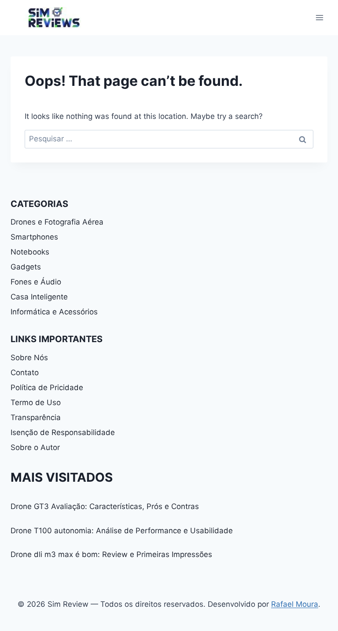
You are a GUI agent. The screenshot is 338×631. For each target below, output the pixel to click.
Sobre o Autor (35, 447)
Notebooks (30, 251)
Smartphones (34, 236)
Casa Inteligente (39, 296)
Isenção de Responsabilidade (63, 432)
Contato (25, 372)
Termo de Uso (36, 402)
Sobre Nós (29, 357)
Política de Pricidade (47, 387)
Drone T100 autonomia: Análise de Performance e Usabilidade (122, 530)
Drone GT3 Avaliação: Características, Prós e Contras (105, 506)
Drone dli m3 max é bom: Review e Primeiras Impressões (111, 554)
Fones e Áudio (36, 281)
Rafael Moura (294, 604)
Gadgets (26, 266)
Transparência (36, 417)
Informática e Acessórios (54, 311)
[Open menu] (319, 17)
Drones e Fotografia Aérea (57, 222)
